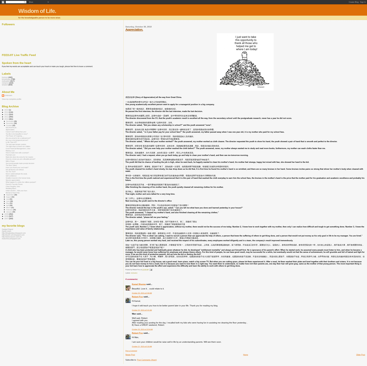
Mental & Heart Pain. (13, 193)
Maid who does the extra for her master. (19, 157)
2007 (6, 218)
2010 (6, 119)
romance (5, 83)
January (9, 212)
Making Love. (10, 151)
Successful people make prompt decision (20, 163)
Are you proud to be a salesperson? (18, 138)
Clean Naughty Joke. (13, 186)
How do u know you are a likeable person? (20, 159)
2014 (6, 110)
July (7, 199)
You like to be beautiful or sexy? (17, 134)
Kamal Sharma (139, 284)
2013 (6, 112)
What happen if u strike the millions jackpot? (21, 182)
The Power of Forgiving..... (15, 136)
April (8, 205)
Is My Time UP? (11, 142)
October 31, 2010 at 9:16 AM (142, 346)
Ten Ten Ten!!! (11, 172)
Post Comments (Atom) (147, 360)
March (8, 207)
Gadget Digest (7, 229)
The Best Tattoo (11, 165)
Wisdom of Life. (37, 11)
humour (5, 77)
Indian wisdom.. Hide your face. (17, 190)
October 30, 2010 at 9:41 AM (142, 310)
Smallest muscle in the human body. (18, 178)
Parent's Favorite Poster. (14, 184)
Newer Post (130, 355)
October (9, 125)
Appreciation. (134, 29)
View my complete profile (11, 99)
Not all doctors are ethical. (15, 170)
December (10, 121)
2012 (6, 114)
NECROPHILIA (11, 127)
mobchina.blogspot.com (11, 239)
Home (245, 355)
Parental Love (10, 155)
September (10, 195)
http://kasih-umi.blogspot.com (13, 235)
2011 (6, 117)
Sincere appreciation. (13, 180)
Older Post (360, 355)
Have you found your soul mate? (17, 167)
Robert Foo (137, 297)
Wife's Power (10, 161)
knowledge (6, 79)
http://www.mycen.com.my (12, 237)
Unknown (8, 95)
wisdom (5, 85)
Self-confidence (11, 176)
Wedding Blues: (11, 188)
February (9, 210)
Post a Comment (131, 351)
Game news (6, 231)
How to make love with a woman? (17, 153)
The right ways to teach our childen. (18, 146)
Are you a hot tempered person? (17, 140)
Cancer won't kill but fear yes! (16, 132)
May (8, 203)
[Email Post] (150, 269)
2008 (6, 216)
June (8, 201)
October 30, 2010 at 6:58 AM (142, 293)
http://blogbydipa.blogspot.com (14, 233)
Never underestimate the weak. (17, 174)
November (10, 123)
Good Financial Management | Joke (18, 148)
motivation (134, 273)
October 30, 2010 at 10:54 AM (142, 329)
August (8, 197)
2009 (6, 214)
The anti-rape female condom (16, 144)
